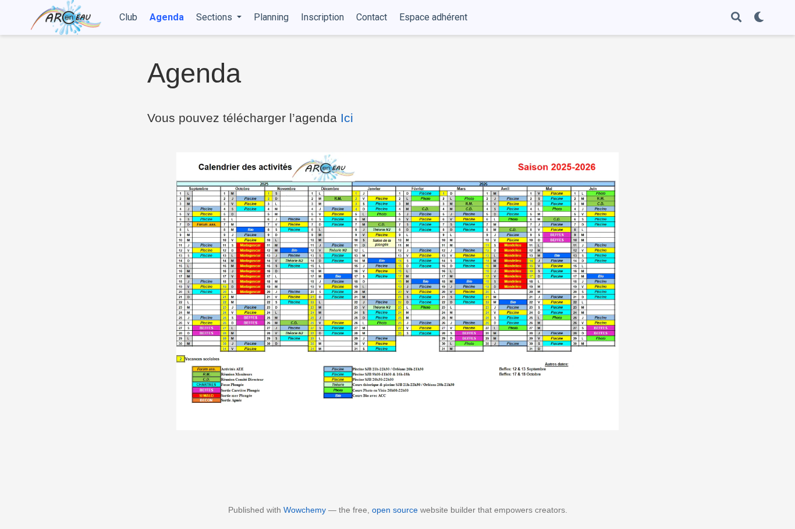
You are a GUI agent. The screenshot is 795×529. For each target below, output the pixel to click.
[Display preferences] (759, 17)
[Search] (736, 17)
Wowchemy (304, 509)
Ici (346, 117)
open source (395, 509)
